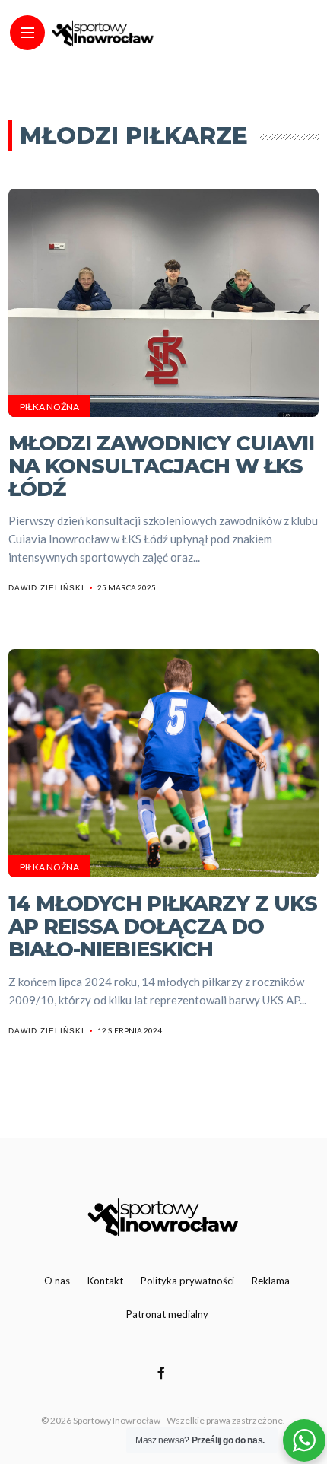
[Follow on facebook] (163, 1372)
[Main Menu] (27, 33)
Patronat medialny (167, 1314)
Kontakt (105, 1281)
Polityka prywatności (187, 1281)
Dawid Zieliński (46, 588)
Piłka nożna (49, 406)
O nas (57, 1281)
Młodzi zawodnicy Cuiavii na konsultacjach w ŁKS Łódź (161, 466)
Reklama (271, 1281)
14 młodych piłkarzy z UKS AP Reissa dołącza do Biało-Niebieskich (162, 926)
